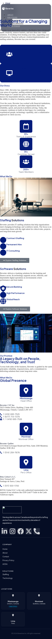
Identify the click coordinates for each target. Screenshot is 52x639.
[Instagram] (12, 531)
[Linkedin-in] (4, 531)
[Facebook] (20, 531)
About (10, 15)
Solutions (12, 17)
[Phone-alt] (37, 531)
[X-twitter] (28, 531)
